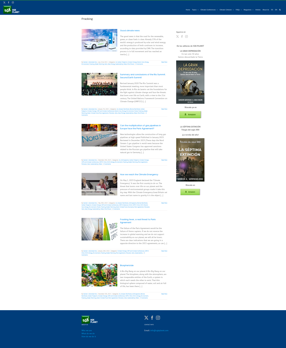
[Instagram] (186, 36)
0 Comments (139, 64)
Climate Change (132, 62)
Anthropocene (125, 160)
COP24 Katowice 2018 (125, 205)
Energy (147, 62)
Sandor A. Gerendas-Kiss (90, 62)
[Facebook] (182, 36)
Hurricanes (131, 207)
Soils (106, 64)
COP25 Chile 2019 (104, 162)
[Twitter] (177, 36)
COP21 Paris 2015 (130, 296)
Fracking (91, 64)
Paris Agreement (103, 113)
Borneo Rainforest (135, 109)
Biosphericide (127, 265)
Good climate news (130, 30)
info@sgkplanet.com (159, 330)
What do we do (88, 333)
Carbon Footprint (122, 62)
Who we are (87, 330)
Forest (136, 111)
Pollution (111, 113)
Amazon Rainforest (124, 109)
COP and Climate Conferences (105, 111)
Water (125, 64)
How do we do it (89, 336)
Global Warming (99, 64)
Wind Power (130, 64)
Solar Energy (111, 64)
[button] (280, 10)
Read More (164, 62)
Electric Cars (140, 62)
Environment (85, 64)
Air (116, 62)
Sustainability (119, 64)
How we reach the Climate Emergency (139, 174)
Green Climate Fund (93, 113)
